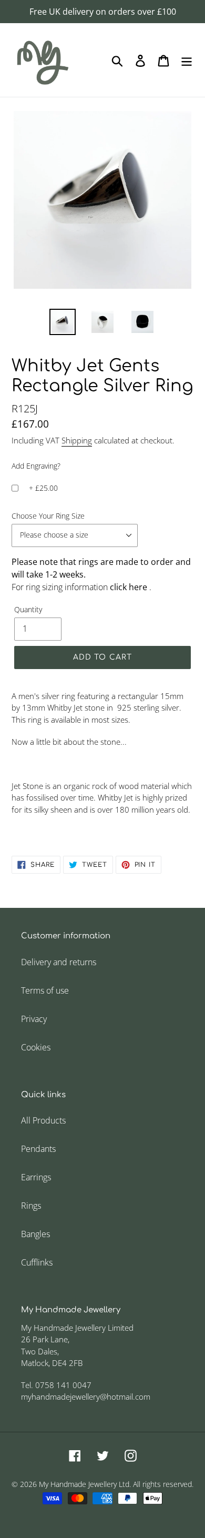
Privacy (34, 1019)
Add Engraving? (36, 466)
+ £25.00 (43, 488)
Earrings (36, 1177)
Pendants (38, 1149)
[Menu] (186, 60)
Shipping (77, 440)
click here (129, 587)
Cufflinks (37, 1262)
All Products (43, 1120)
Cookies (35, 1047)
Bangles (35, 1234)
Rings (31, 1205)
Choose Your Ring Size (48, 516)
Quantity (28, 609)
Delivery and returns (58, 962)
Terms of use (45, 990)
